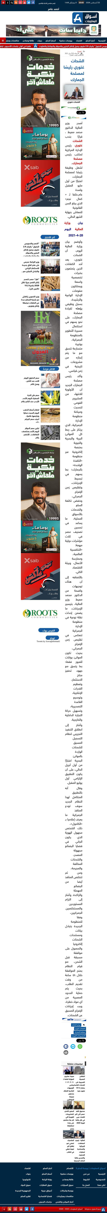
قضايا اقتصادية (45, 1196)
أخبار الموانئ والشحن (64, 1201)
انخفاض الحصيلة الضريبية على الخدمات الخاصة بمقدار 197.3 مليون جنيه (79, 1083)
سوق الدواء (26, 1184)
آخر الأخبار (50, 237)
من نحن (86, 1173)
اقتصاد (79, 40)
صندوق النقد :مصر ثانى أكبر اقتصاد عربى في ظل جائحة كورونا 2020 (80, 1116)
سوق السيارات (67, 1184)
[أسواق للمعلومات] (40, 220)
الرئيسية (101, 40)
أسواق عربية (46, 1190)
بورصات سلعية (65, 40)
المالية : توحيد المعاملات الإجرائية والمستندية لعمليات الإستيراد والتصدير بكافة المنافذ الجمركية (79, 1150)
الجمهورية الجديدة (23, 1190)
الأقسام (70, 1168)
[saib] (40, 183)
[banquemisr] (40, 143)
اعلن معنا (101, 1184)
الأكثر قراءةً (49, 369)
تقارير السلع (26, 1196)
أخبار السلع (90, 40)
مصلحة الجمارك (77, 160)
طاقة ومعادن (28, 40)
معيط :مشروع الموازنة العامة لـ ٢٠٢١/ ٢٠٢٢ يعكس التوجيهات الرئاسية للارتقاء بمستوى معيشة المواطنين (68, 1088)
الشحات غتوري (77, 143)
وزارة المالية (76, 1025)
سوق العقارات (46, 1184)
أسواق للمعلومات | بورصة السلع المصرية (90, 1168)
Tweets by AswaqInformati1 (48, 641)
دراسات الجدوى (45, 1201)
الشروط (86, 1179)
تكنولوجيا (27, 1179)
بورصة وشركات (66, 1190)
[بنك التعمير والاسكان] (40, 88)
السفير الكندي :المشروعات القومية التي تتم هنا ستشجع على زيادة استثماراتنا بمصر (68, 1119)
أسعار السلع (51, 40)
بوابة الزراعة (47, 1179)
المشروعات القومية (78, 1036)
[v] (74, 1020)
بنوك (39, 40)
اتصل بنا (86, 1184)
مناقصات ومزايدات (10, 40)
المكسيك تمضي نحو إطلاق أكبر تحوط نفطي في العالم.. (70, 1146)
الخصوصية (100, 1179)
